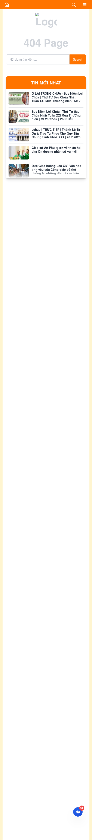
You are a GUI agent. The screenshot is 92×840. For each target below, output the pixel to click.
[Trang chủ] (7, 5)
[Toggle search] (73, 4)
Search (78, 59)
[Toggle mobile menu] (84, 4)
